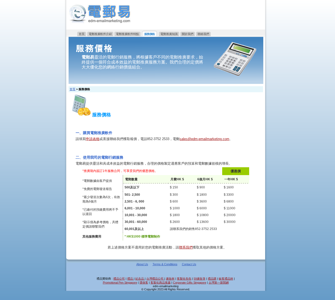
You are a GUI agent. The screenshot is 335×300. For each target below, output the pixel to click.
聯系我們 (186, 247)
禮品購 (212, 278)
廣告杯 (170, 278)
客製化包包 (184, 278)
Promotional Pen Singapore (120, 282)
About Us (142, 264)
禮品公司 (119, 278)
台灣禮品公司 (155, 278)
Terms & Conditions (165, 264)
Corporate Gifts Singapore (189, 282)
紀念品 (140, 278)
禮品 (130, 278)
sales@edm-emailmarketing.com (204, 139)
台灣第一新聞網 (219, 282)
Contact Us (189, 264)
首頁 (72, 89)
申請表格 (92, 139)
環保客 (143, 282)
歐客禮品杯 (226, 278)
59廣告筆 (199, 278)
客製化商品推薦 (160, 282)
